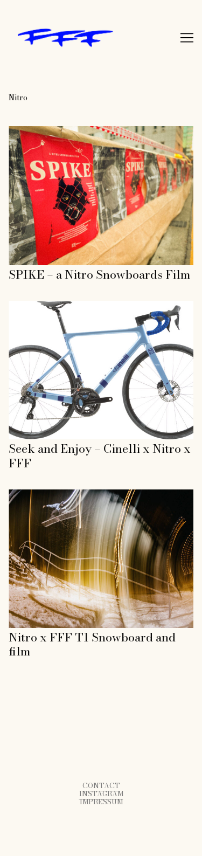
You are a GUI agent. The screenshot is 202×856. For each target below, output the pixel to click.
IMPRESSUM (101, 802)
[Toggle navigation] (186, 37)
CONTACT (101, 786)
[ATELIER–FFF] (101, 37)
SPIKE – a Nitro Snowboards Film (76, 131)
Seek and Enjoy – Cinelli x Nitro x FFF (85, 306)
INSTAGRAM (101, 794)
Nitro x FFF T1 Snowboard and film (80, 495)
